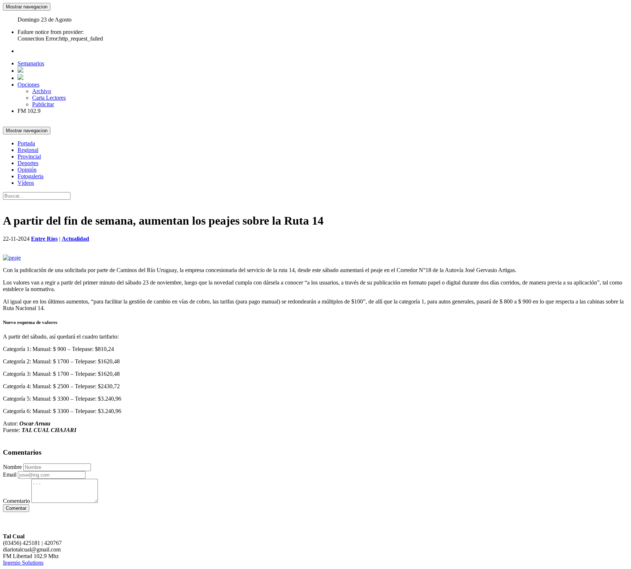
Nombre (12, 467)
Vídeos (26, 183)
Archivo (41, 91)
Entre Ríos (44, 239)
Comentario (16, 501)
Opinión (27, 170)
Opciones (28, 84)
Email (9, 474)
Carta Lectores (49, 98)
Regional (28, 150)
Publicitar (43, 104)
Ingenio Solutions (23, 563)
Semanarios (31, 63)
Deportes (28, 163)
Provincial (29, 156)
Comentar (16, 508)
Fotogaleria (30, 176)
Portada (26, 143)
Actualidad (75, 239)
